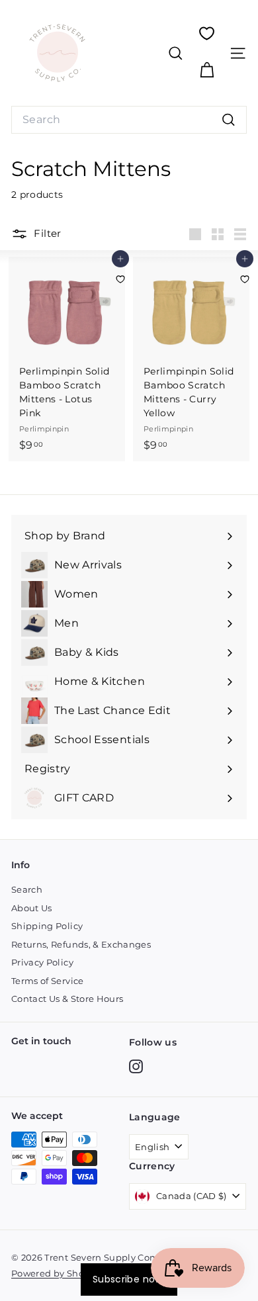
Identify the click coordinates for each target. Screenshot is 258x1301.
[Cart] (206, 70)
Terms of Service (47, 980)
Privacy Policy (42, 962)
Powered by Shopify (56, 1273)
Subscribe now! (129, 1279)
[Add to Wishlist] (120, 279)
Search (26, 889)
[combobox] (129, 120)
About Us (31, 908)
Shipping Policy (47, 925)
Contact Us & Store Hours (67, 998)
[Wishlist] (206, 33)
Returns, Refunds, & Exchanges (81, 944)
